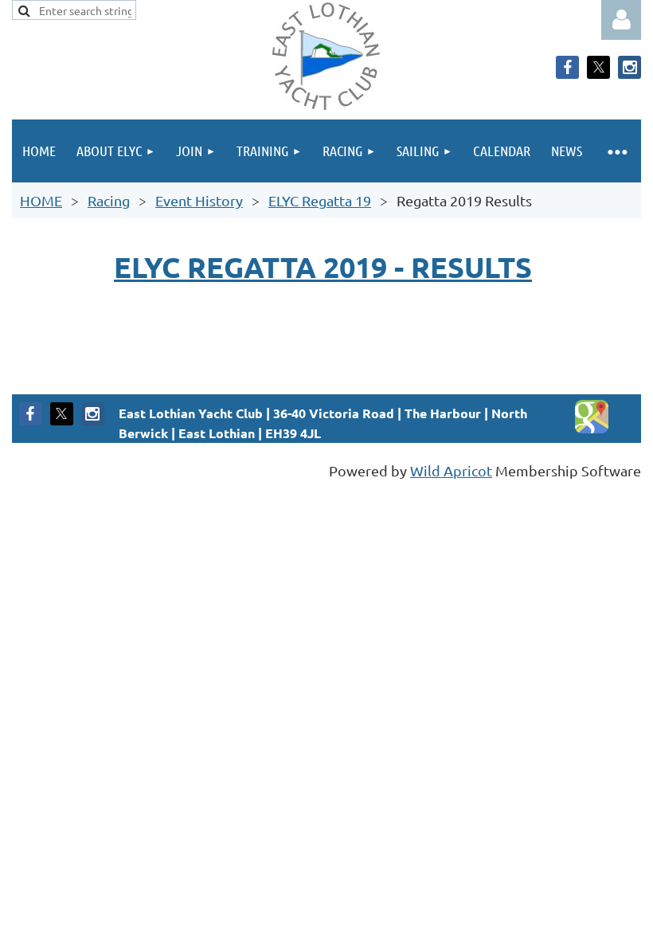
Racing (109, 200)
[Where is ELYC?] (591, 429)
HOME (41, 200)
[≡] (616, 150)
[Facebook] (567, 67)
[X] (598, 67)
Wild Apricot (451, 470)
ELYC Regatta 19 (319, 200)
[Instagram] (629, 67)
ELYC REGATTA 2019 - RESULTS (323, 266)
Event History (199, 200)
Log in (621, 20)
